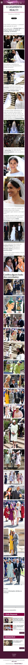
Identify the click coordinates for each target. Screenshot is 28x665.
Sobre (14, 655)
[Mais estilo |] (14, 2)
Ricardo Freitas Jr (18, 663)
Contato (14, 654)
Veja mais (22, 632)
